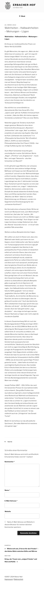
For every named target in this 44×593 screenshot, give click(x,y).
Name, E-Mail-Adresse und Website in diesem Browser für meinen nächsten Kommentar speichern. (20, 524)
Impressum (9, 579)
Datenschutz (18, 579)
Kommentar (10, 462)
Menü (23, 16)
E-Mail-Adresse (11, 501)
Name (7, 490)
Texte (9, 442)
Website (8, 511)
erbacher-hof (24, 4)
